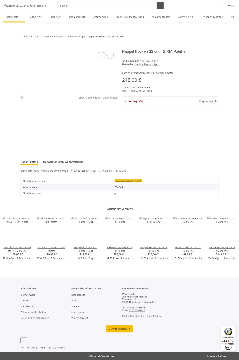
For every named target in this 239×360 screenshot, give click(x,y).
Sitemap (75, 306)
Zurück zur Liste (30, 36)
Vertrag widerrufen (119, 328)
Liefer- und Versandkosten (34, 317)
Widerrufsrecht (79, 317)
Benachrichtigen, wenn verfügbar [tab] (63, 162)
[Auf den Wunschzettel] (110, 55)
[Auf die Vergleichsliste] (101, 55)
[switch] (228, 348)
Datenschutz (78, 294)
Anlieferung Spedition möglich (128, 181)
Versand (147, 90)
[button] (210, 5)
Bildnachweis (27, 294)
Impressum (77, 312)
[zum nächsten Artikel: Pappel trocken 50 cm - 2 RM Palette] (215, 36)
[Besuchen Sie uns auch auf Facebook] (23, 340)
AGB (73, 300)
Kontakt (24, 300)
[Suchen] (160, 5)
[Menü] (234, 328)
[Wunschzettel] (217, 5)
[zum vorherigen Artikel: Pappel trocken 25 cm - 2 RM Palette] (208, 36)
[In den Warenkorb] (23, 47)
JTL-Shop (222, 355)
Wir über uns (27, 306)
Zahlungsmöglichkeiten (33, 312)
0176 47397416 (137, 310)
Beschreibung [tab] (29, 162)
